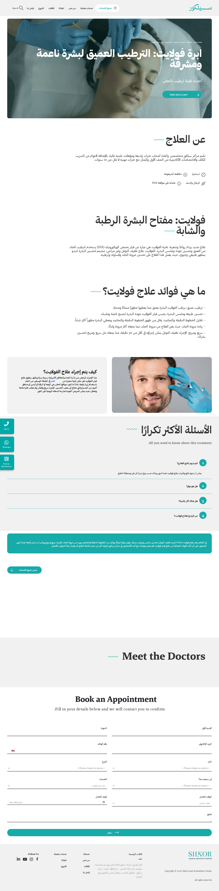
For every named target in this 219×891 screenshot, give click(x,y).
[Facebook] (37, 859)
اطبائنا (61, 8)
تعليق (209, 814)
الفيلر (53, 381)
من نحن (72, 8)
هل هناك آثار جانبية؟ (191, 500)
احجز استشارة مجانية (178, 94)
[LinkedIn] (18, 859)
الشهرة (104, 728)
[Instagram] (31, 859)
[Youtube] (25, 859)
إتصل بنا (30, 8)
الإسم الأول (207, 728)
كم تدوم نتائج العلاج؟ (190, 462)
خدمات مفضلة (86, 8)
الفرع (104, 761)
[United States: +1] (11, 751)
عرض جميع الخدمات (28, 570)
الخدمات (103, 779)
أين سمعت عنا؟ (205, 779)
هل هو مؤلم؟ (195, 485)
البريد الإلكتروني (205, 743)
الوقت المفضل (205, 796)
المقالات (51, 8)
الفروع (41, 8)
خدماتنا (86, 854)
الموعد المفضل (101, 796)
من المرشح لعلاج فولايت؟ (189, 515)
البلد (210, 761)
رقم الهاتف (102, 743)
